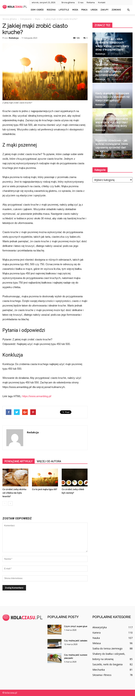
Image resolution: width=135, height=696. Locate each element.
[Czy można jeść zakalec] (54, 644)
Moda (75, 10)
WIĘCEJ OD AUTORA (49, 461)
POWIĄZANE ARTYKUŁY (19, 461)
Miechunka (98, 669)
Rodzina (51, 10)
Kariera (96, 632)
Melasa (96, 643)
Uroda (94, 10)
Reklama (91, 2)
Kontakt (101, 2)
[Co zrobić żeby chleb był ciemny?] (75, 477)
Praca (84, 10)
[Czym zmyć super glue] (54, 629)
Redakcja (14, 38)
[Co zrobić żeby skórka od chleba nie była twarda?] (15, 477)
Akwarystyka (99, 627)
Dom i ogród (37, 10)
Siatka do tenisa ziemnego (107, 648)
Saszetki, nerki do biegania (107, 664)
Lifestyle (64, 10)
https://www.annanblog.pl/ (36, 396)
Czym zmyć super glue (75, 626)
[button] (128, 10)
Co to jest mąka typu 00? (44, 489)
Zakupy (104, 10)
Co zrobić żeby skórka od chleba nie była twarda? (14, 493)
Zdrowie (116, 10)
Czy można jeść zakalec (75, 640)
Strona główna (68, 2)
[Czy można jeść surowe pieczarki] (54, 658)
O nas (80, 2)
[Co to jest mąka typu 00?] (45, 477)
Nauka (96, 638)
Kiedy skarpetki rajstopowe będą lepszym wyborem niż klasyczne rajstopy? (112, 97)
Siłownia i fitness (101, 675)
